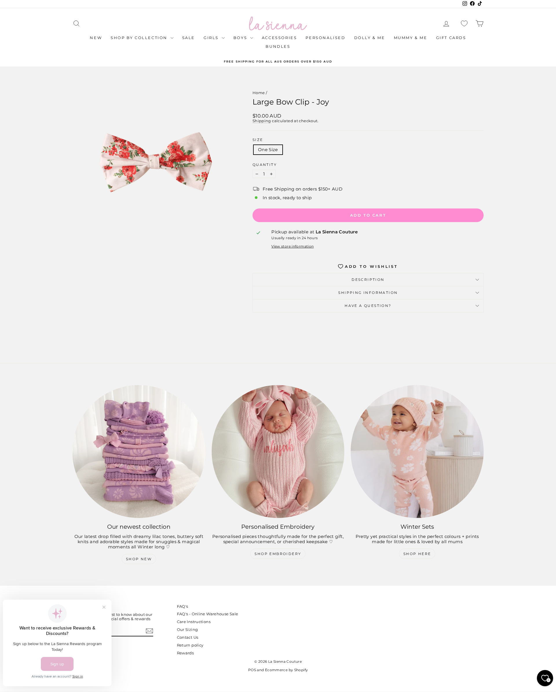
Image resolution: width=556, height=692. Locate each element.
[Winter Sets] (417, 451)
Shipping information (368, 292)
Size (258, 140)
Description (368, 279)
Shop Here (417, 554)
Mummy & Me (410, 37)
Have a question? (368, 305)
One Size (268, 149)
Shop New (139, 559)
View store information (292, 246)
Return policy (190, 645)
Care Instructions (194, 621)
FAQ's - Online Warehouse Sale (207, 614)
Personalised (325, 37)
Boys (241, 37)
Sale (188, 37)
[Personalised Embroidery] (278, 451)
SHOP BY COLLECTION (140, 37)
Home (259, 92)
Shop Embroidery (278, 554)
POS (252, 670)
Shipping (262, 121)
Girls (212, 37)
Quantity (265, 165)
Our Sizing (187, 629)
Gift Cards (451, 37)
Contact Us (187, 637)
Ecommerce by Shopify (286, 670)
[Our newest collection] (138, 451)
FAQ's (182, 606)
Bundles (278, 46)
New (96, 37)
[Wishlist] (464, 23)
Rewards (185, 653)
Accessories (279, 37)
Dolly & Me (369, 37)
